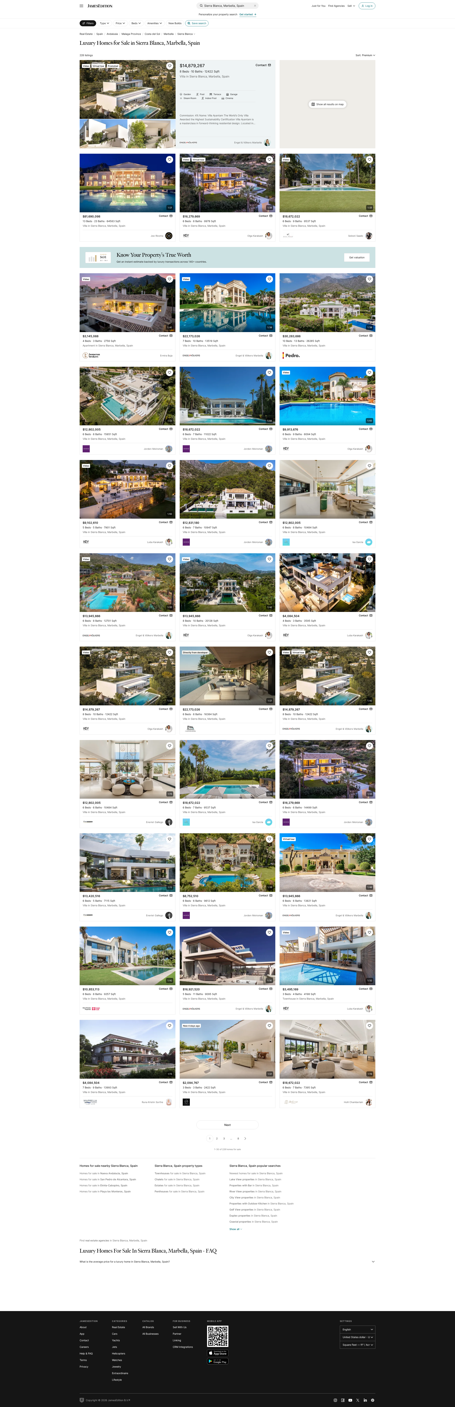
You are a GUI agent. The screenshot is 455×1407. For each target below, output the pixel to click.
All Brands (148, 1327)
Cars (114, 1333)
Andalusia (112, 33)
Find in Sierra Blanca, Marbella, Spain (113, 1240)
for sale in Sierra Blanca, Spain (180, 1173)
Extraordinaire (120, 1373)
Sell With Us (179, 1327)
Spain (99, 33)
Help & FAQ (86, 1353)
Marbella (169, 33)
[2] (245, 1138)
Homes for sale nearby (109, 1165)
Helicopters (118, 1353)
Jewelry (116, 1366)
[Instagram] (335, 1400)
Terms (83, 1360)
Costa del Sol (152, 33)
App (82, 1333)
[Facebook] (343, 1400)
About (83, 1327)
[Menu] (81, 6)
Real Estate (86, 33)
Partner (177, 1333)
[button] (169, 65)
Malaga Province (131, 33)
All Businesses (150, 1333)
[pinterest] (372, 1400)
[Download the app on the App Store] (217, 1353)
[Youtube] (350, 1400)
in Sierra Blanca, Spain (255, 1179)
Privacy (84, 1366)
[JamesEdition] (100, 6)
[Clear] (255, 5)
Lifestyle (117, 1379)
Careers (84, 1346)
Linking (177, 1340)
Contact (84, 1340)
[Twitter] (357, 1400)
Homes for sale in (104, 1173)
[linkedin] (365, 1400)
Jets (114, 1346)
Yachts (116, 1340)
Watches (117, 1360)
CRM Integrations (183, 1346)
